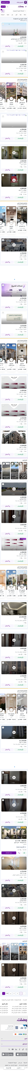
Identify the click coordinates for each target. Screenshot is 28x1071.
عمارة (8, 15)
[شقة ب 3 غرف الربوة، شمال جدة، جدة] (17, 50)
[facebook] (19, 1049)
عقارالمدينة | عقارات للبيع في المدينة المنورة (19, 1012)
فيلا (20, 15)
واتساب (20, 46)
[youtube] (12, 1049)
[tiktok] (23, 1049)
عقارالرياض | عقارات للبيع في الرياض (19, 1010)
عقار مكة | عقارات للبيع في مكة (19, 1008)
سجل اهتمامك (9, 853)
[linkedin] (16, 1049)
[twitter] (9, 1049)
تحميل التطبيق (5, 2)
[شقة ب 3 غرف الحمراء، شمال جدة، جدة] (14, 324)
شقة (25, 15)
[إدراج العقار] (7, 6)
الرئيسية (25, 1000)
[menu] (26, 6)
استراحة (2, 15)
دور (12, 15)
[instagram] (26, 1049)
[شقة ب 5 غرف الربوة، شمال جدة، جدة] (17, 115)
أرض (16, 15)
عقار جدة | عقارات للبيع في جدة (19, 1006)
